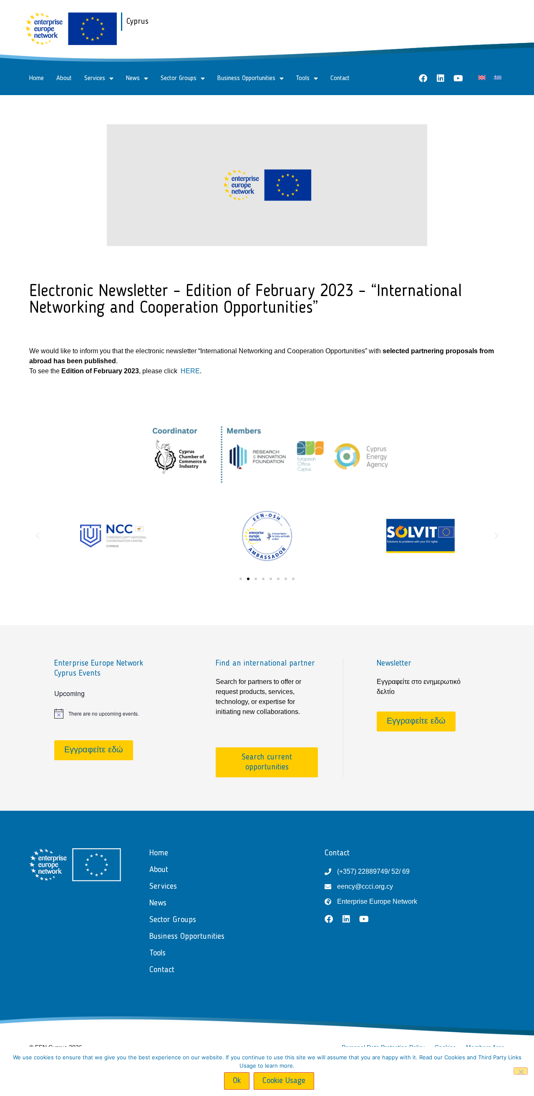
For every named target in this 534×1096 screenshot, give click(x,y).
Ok (237, 1081)
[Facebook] (423, 78)
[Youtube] (458, 78)
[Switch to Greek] (498, 77)
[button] (37, 536)
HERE (190, 371)
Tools (303, 78)
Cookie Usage (283, 1081)
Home (36, 78)
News (133, 78)
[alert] (105, 714)
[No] (521, 1071)
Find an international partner (265, 663)
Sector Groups (178, 78)
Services (94, 78)
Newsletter (394, 663)
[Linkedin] (440, 78)
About (64, 78)
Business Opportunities (246, 78)
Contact (340, 78)
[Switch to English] (482, 77)
